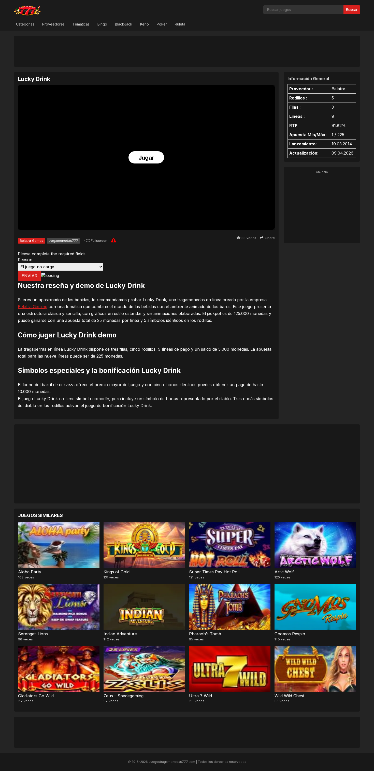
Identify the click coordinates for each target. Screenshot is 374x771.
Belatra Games (31, 240)
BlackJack (123, 24)
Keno (144, 24)
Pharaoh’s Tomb (205, 633)
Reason (25, 259)
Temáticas (81, 24)
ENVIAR (29, 275)
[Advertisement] (187, 51)
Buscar (351, 9)
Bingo (102, 24)
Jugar (146, 157)
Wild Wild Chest (289, 695)
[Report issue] (113, 240)
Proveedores (53, 24)
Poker (162, 24)
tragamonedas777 (63, 240)
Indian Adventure (120, 633)
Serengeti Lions (33, 633)
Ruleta (180, 24)
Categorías (25, 24)
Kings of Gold (117, 571)
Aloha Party (29, 571)
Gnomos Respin (290, 633)
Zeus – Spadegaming (123, 695)
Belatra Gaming (32, 306)
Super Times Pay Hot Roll (214, 571)
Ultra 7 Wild (200, 695)
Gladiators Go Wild (36, 695)
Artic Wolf (284, 571)
